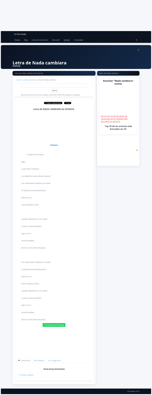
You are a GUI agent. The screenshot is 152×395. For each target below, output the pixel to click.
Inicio (19, 80)
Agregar (67, 40)
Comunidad (78, 40)
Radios (17, 40)
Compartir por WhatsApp (55, 325)
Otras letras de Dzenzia (54, 369)
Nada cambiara (27, 375)
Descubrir (56, 40)
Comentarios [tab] (25, 360)
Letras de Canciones (40, 40)
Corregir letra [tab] (55, 360)
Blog (26, 40)
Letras (25, 80)
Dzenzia (32, 80)
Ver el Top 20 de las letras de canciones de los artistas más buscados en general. (114, 119)
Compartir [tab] (40, 360)
